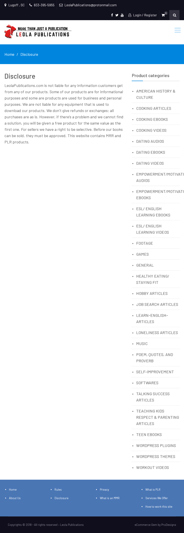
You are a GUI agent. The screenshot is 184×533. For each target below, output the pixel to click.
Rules (58, 489)
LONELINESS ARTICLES (157, 332)
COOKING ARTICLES (153, 108)
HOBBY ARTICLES (152, 293)
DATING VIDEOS (150, 163)
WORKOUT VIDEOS (152, 467)
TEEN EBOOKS (149, 434)
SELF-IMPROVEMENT (155, 371)
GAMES (142, 254)
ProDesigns (168, 525)
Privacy (104, 489)
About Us (15, 498)
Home (13, 489)
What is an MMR (110, 498)
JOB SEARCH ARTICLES (157, 304)
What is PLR (152, 489)
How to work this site (158, 506)
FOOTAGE (144, 243)
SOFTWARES (147, 382)
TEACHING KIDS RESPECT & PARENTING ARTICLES (157, 417)
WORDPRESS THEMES (155, 456)
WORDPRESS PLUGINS (156, 445)
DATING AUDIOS (150, 141)
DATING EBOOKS (150, 152)
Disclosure (61, 498)
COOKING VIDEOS (151, 130)
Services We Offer (156, 498)
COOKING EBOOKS (152, 119)
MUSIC (142, 343)
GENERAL (145, 265)
